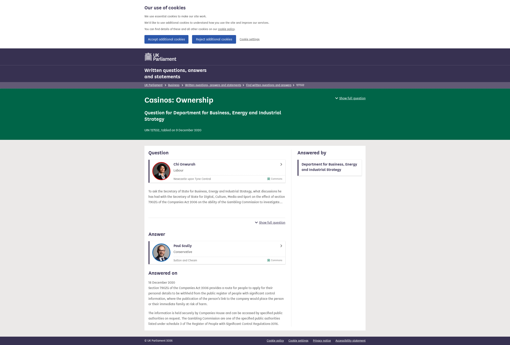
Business (173, 85)
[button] (350, 98)
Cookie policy (275, 340)
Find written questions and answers (268, 85)
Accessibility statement (350, 340)
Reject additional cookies (214, 39)
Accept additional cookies (166, 39)
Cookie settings (250, 39)
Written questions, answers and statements (175, 73)
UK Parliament (153, 85)
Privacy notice (322, 340)
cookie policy (226, 29)
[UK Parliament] (160, 56)
